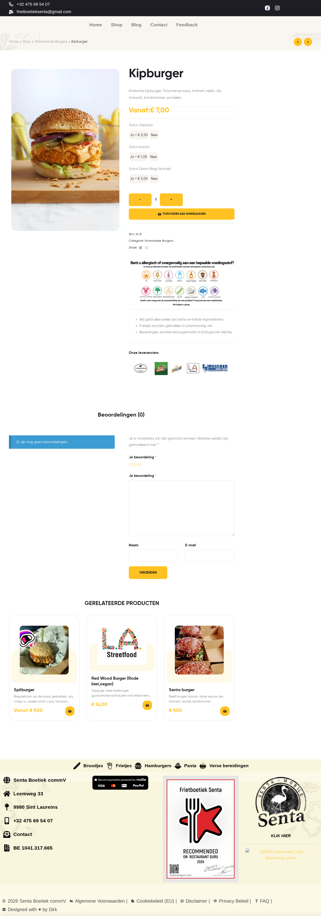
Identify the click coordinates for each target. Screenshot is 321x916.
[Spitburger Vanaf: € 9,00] (308, 42)
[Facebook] (267, 8)
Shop (26, 41)
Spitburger (24, 690)
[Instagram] (277, 8)
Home (14, 41)
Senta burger (181, 690)
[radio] (139, 134)
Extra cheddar (141, 125)
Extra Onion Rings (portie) (150, 169)
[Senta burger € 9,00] (298, 42)
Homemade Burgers (51, 41)
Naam (133, 545)
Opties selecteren (69, 711)
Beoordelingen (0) (121, 415)
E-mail (190, 545)
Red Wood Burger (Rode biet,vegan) (114, 681)
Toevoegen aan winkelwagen (184, 214)
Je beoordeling (142, 457)
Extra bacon (139, 147)
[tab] (121, 415)
